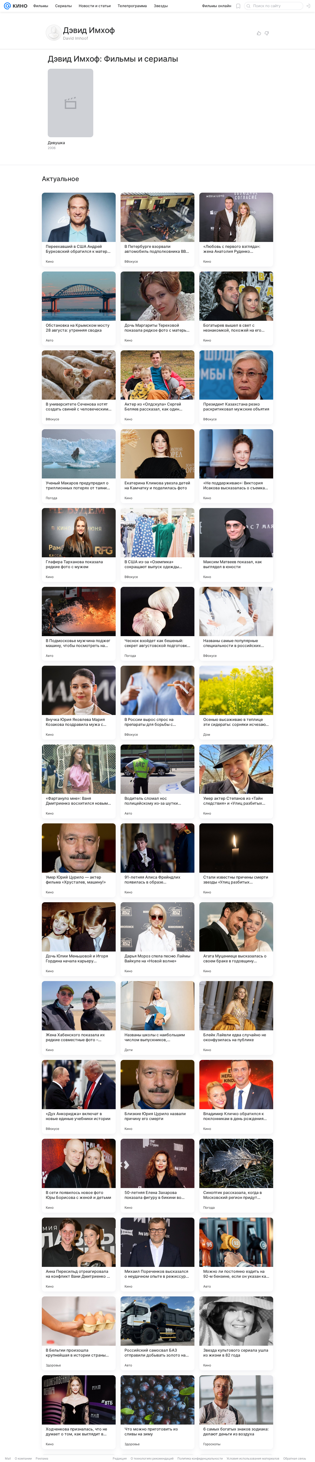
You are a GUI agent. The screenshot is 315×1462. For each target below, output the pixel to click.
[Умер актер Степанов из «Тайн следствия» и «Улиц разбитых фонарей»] (236, 781)
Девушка (56, 142)
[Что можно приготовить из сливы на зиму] (157, 1412)
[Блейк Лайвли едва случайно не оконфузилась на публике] (236, 1018)
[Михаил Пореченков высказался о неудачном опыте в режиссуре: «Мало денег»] (157, 1255)
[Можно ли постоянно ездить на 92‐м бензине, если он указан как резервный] (236, 1255)
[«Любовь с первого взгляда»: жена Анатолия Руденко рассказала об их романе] (236, 230)
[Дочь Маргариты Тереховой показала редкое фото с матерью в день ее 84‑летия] (157, 308)
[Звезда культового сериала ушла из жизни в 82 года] (236, 1333)
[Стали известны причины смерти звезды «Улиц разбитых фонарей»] (236, 860)
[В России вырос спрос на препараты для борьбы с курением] (157, 703)
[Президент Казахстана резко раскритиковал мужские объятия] (236, 387)
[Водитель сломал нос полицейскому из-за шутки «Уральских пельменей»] (157, 781)
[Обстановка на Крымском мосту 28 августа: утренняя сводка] (79, 308)
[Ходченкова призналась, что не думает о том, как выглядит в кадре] (79, 1412)
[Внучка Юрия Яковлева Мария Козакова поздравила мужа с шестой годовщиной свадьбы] (79, 703)
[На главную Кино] (19, 6)
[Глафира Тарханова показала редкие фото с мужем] (79, 545)
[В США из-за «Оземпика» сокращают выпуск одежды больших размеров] (157, 545)
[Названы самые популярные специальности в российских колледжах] (236, 624)
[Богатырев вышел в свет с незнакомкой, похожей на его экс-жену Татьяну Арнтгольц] (236, 308)
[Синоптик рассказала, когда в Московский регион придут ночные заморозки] (236, 1176)
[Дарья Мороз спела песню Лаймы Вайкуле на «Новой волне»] (157, 939)
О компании (23, 1458)
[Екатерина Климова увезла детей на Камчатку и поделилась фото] (157, 466)
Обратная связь (294, 1458)
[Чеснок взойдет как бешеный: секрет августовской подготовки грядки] (157, 624)
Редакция (120, 1458)
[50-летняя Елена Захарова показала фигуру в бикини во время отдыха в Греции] (157, 1176)
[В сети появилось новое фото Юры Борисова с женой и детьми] (79, 1176)
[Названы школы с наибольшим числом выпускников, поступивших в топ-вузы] (157, 1018)
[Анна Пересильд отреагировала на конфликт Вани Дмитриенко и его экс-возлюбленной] (79, 1255)
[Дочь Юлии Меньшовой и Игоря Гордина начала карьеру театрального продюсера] (79, 939)
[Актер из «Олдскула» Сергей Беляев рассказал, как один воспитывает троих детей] (157, 387)
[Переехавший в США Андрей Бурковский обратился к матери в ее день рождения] (79, 230)
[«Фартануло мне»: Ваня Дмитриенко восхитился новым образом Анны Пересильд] (79, 781)
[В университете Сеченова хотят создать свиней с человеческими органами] (79, 387)
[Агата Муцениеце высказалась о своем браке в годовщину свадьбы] (236, 939)
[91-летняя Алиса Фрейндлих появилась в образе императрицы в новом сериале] (157, 860)
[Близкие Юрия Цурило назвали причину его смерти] (157, 1097)
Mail (8, 1458)
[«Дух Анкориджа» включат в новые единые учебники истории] (79, 1097)
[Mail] (7, 6)
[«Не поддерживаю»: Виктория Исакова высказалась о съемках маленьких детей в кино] (236, 466)
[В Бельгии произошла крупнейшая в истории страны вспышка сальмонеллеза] (79, 1333)
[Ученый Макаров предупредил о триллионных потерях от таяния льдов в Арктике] (79, 466)
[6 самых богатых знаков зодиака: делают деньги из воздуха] (236, 1412)
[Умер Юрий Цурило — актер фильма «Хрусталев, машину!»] (79, 860)
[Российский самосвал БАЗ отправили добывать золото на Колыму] (157, 1333)
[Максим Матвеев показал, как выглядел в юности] (236, 545)
